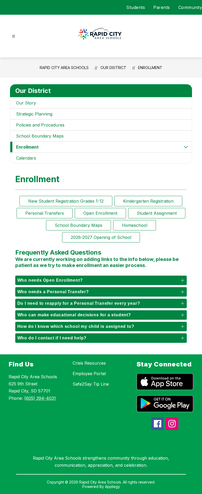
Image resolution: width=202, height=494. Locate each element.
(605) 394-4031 (40, 398)
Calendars (26, 158)
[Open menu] (14, 36)
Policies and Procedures (40, 125)
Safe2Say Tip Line (91, 384)
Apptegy (112, 486)
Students (135, 7)
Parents (161, 7)
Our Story (26, 103)
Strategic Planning (34, 114)
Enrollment (150, 67)
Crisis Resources (89, 363)
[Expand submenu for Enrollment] (186, 147)
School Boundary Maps (40, 136)
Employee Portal (89, 373)
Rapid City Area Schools (64, 67)
